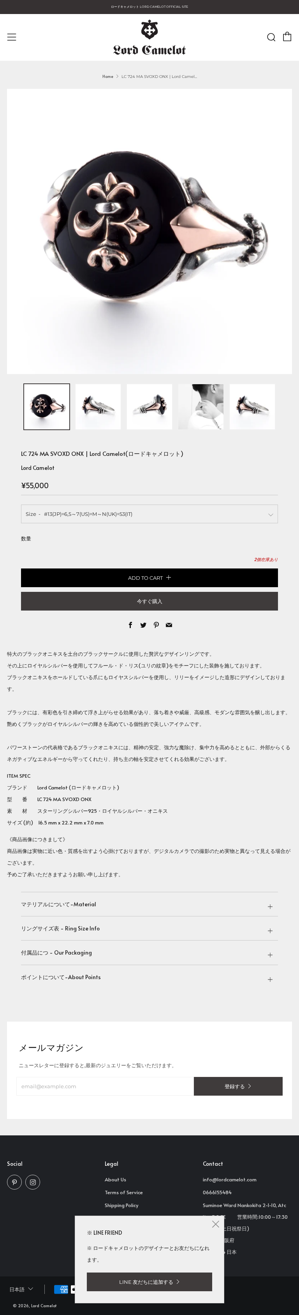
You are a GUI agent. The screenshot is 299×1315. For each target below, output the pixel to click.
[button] (46, 406)
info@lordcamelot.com (230, 1179)
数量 (26, 538)
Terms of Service (124, 1192)
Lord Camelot (38, 467)
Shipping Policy (121, 1205)
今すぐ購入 (149, 601)
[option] (149, 231)
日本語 (17, 1289)
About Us (115, 1179)
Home (107, 76)
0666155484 (217, 1192)
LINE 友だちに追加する (146, 1282)
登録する (235, 1086)
